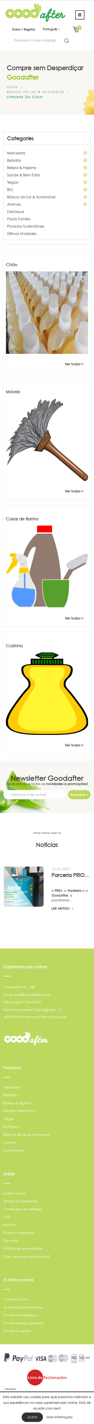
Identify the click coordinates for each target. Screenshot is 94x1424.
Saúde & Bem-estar (19, 1111)
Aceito (32, 1417)
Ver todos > (74, 364)
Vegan (13, 182)
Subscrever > (79, 795)
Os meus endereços (20, 1315)
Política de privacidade (22, 1248)
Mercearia (16, 153)
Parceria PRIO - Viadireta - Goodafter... (71, 875)
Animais (14, 204)
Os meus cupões (17, 1331)
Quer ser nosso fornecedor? (26, 1256)
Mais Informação (59, 1417)
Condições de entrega (22, 1209)
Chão (11, 264)
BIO (10, 189)
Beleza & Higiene (21, 167)
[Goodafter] (35, 12)
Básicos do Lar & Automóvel (31, 197)
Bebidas (14, 160)
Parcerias (11, 1240)
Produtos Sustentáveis (25, 226)
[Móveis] (47, 439)
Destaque (15, 211)
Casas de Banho (22, 518)
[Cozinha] (47, 693)
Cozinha (14, 645)
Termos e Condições (20, 1201)
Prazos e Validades (18, 1232)
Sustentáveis (13, 1150)
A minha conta (15, 1299)
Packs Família (18, 219)
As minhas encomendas (23, 1307)
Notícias (10, 1225)
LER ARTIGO (61, 908)
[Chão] (47, 312)
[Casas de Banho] (47, 567)
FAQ (6, 1217)
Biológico (11, 1126)
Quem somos (14, 1193)
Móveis (13, 391)
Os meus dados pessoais (23, 1323)
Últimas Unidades (22, 233)
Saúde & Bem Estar (23, 175)
